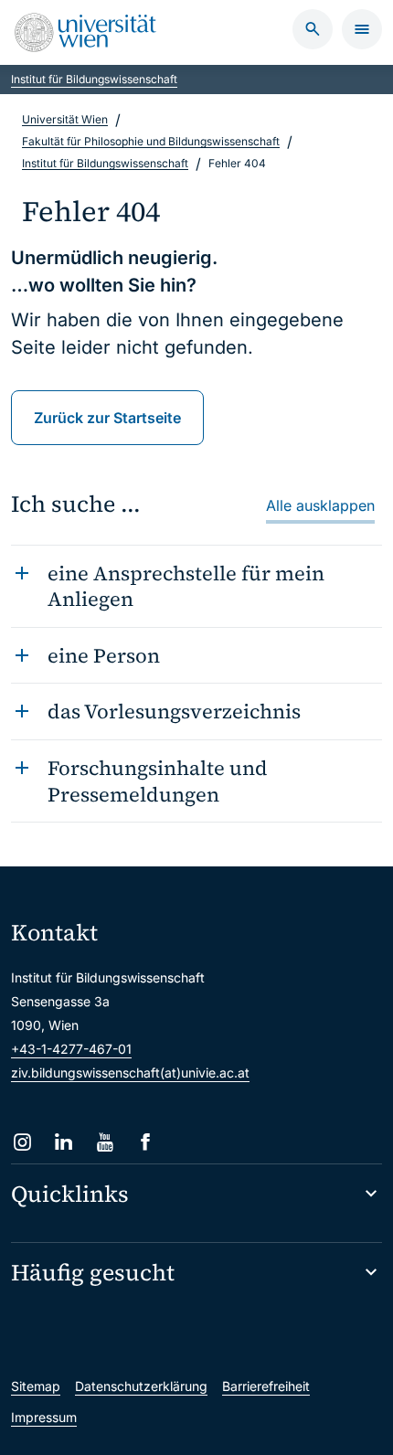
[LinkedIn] (63, 1142)
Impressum (44, 1417)
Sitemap (35, 1386)
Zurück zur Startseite (107, 418)
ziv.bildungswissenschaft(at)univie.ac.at (130, 1072)
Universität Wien (65, 119)
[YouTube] (104, 1142)
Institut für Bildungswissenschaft (94, 79)
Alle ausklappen (320, 505)
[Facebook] (146, 1142)
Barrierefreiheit (266, 1386)
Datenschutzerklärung (141, 1386)
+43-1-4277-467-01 (71, 1049)
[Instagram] (22, 1142)
